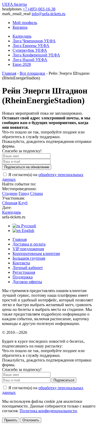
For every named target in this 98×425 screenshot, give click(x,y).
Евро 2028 (22, 64)
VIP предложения (28, 249)
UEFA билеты (14, 4)
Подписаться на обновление (26, 167)
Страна (36, 193)
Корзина (20, 27)
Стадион (10, 193)
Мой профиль (25, 22)
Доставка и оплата (29, 244)
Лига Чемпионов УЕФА (34, 41)
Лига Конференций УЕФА (36, 55)
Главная (9, 73)
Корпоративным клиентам (36, 253)
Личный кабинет (28, 267)
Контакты (21, 263)
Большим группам (29, 258)
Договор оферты (27, 282)
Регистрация (24, 272)
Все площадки (32, 73)
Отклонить (30, 420)
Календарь (22, 36)
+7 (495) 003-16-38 (39, 9)
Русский (28, 226)
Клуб (22, 203)
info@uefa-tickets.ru (48, 13)
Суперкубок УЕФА (30, 50)
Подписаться (64, 380)
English (27, 230)
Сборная (9, 203)
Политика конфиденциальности (48, 411)
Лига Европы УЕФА (31, 45)
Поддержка (23, 277)
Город (24, 193)
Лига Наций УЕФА (30, 59)
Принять (10, 420)
